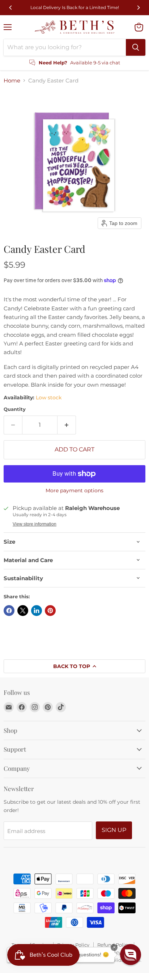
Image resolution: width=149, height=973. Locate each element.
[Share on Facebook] (9, 610)
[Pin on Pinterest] (50, 610)
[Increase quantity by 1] (67, 425)
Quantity (15, 409)
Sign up (114, 830)
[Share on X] (22, 610)
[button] (130, 954)
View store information (34, 524)
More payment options (74, 490)
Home (12, 80)
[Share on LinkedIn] (36, 610)
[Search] (135, 47)
